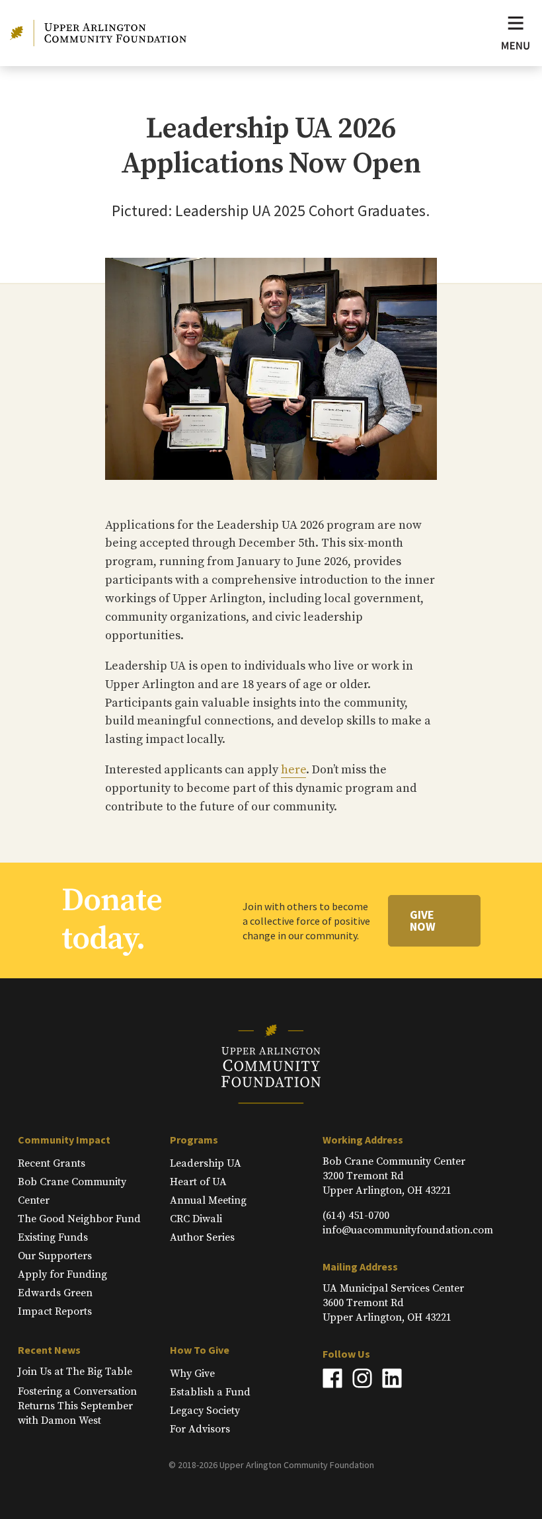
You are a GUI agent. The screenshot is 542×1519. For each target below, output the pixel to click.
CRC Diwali (196, 1219)
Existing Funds (53, 1237)
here (293, 769)
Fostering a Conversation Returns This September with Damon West (77, 1406)
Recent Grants (51, 1163)
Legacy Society (205, 1410)
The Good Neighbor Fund (79, 1219)
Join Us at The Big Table (75, 1371)
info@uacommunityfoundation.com (408, 1230)
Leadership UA (205, 1163)
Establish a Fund (210, 1392)
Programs (194, 1139)
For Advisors (200, 1429)
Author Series (202, 1237)
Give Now (423, 920)
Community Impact (64, 1139)
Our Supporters (55, 1256)
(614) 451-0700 (356, 1215)
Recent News (49, 1349)
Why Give (192, 1373)
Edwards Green (55, 1293)
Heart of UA (198, 1181)
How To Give (199, 1349)
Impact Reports (55, 1311)
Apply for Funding (62, 1274)
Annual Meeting (208, 1200)
